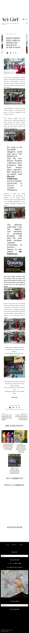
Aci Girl (10, 19)
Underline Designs (5, 631)
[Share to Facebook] (13, 53)
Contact (21, 545)
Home (7, 545)
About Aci (14, 545)
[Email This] (7, 53)
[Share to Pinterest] (16, 53)
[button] (24, 19)
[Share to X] (10, 53)
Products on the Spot (17, 409)
